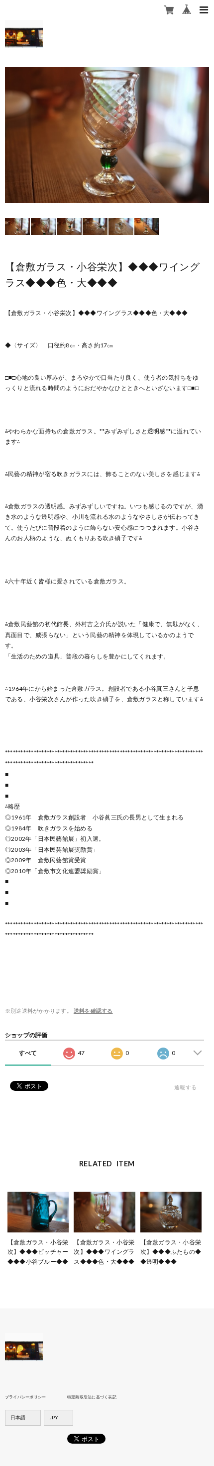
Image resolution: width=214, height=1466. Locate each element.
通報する (185, 1087)
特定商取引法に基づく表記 (91, 1396)
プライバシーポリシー (25, 1396)
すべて (28, 1053)
